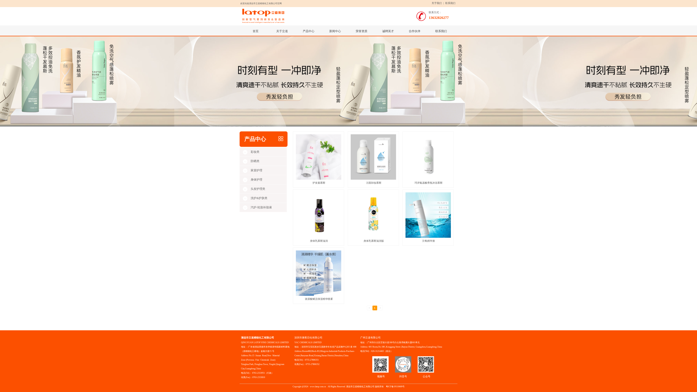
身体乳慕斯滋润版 (374, 240)
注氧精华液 (428, 240)
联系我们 (450, 3)
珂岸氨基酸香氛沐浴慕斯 (429, 182)
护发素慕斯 (319, 182)
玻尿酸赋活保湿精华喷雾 (319, 298)
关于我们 (437, 3)
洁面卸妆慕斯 (373, 182)
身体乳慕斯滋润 (319, 240)
